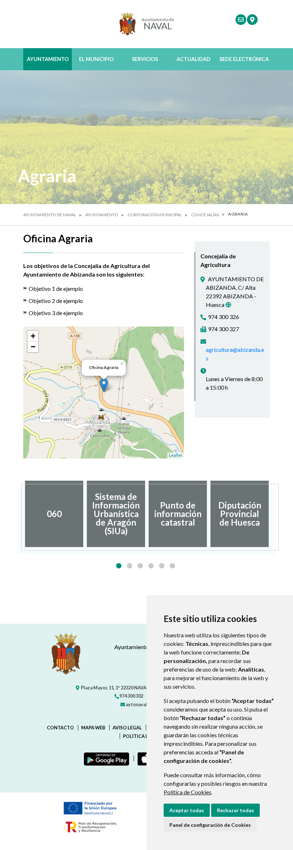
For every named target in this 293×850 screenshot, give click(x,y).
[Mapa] (228, 305)
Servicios (145, 59)
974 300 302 (131, 696)
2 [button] (129, 565)
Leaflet (175, 455)
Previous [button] (17, 513)
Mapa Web (93, 727)
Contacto (60, 727)
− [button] (33, 346)
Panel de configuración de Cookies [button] (210, 825)
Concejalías (205, 214)
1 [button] (118, 565)
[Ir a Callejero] (252, 19)
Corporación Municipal (155, 214)
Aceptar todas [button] (186, 810)
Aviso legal (127, 727)
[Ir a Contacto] (240, 19)
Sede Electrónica (244, 59)
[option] (54, 514)
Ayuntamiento (48, 59)
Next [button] (275, 513)
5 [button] (161, 565)
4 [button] (151, 565)
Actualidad (193, 59)
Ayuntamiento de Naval (49, 214)
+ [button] (33, 336)
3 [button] (140, 565)
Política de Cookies (187, 792)
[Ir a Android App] (105, 758)
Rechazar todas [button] (235, 810)
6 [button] (172, 565)
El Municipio (96, 59)
